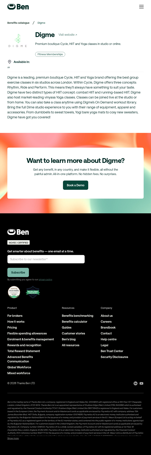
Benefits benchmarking (77, 315)
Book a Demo (75, 185)
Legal (104, 345)
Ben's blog (69, 339)
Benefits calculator (74, 321)
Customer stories (73, 333)
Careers (106, 321)
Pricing (12, 327)
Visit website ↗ (68, 34)
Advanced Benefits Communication (20, 359)
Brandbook (108, 327)
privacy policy (45, 279)
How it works (15, 321)
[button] (141, 6)
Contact (106, 333)
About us (107, 315)
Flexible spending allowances (27, 333)
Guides (66, 327)
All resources (70, 345)
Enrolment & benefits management (30, 339)
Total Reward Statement (23, 351)
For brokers (14, 315)
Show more (13, 438)
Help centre (109, 339)
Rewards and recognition (24, 345)
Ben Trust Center (112, 351)
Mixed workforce (18, 373)
